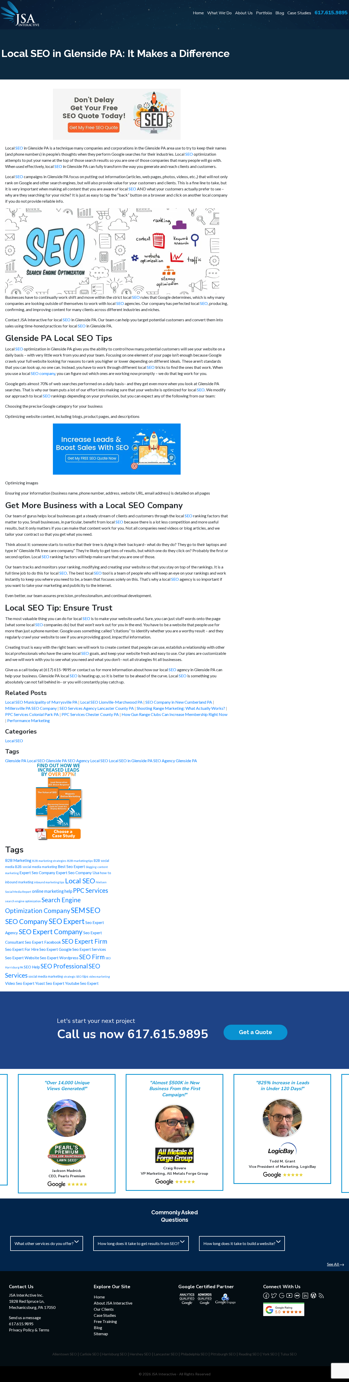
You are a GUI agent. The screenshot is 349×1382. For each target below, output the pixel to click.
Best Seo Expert (71, 866)
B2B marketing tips (80, 861)
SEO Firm (92, 957)
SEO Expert (67, 921)
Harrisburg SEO (114, 1354)
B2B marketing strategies (49, 860)
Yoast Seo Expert (49, 983)
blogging (91, 867)
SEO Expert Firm (84, 941)
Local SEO (14, 740)
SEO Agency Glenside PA (175, 760)
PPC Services (90, 890)
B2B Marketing (18, 860)
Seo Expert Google (55, 949)
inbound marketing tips (49, 882)
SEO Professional (64, 966)
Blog (279, 13)
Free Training (105, 1321)
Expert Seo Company (37, 872)
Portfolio (264, 13)
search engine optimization (23, 901)
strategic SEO (73, 976)
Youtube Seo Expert (82, 983)
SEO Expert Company (51, 932)
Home (198, 13)
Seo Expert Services (89, 949)
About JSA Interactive (113, 1302)
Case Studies (299, 13)
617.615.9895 (331, 12)
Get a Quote (255, 1032)
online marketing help (52, 891)
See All (333, 1264)
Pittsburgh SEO (223, 1354)
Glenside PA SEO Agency (68, 760)
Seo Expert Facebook (43, 942)
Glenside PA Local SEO (25, 760)
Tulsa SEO (288, 1354)
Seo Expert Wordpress (59, 957)
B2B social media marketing (36, 867)
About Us (244, 13)
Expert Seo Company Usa (77, 872)
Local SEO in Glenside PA (131, 760)
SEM (78, 910)
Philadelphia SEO (194, 1354)
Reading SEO (249, 1354)
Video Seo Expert (19, 983)
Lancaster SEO (166, 1354)
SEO (19, 147)
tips (85, 976)
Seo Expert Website (22, 957)
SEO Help (32, 967)
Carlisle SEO (89, 1354)
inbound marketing (19, 882)
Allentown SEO (64, 1354)
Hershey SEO (140, 1354)
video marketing (99, 976)
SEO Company (26, 921)
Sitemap (101, 1333)
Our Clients (104, 1309)
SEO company (43, 373)
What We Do (219, 13)
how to (105, 873)
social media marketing (45, 976)
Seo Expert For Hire (22, 949)
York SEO (269, 1354)
